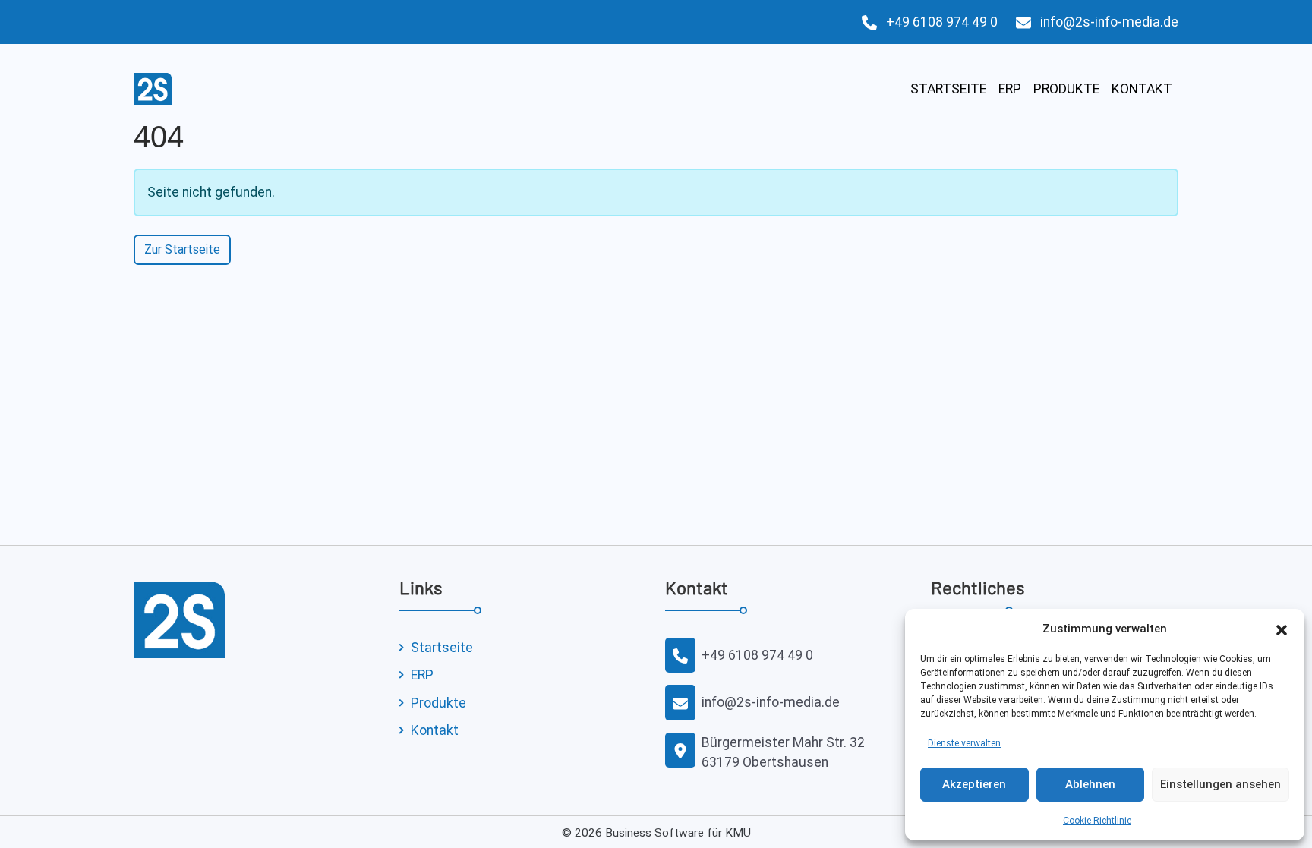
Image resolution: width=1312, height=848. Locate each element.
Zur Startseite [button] (182, 249)
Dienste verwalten (964, 743)
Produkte (1066, 88)
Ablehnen (1090, 784)
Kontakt (1142, 88)
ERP (1009, 88)
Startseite (948, 88)
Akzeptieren (974, 784)
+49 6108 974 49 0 (942, 22)
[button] (1281, 628)
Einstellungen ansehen (1220, 784)
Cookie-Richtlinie (1097, 820)
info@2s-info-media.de (1109, 22)
